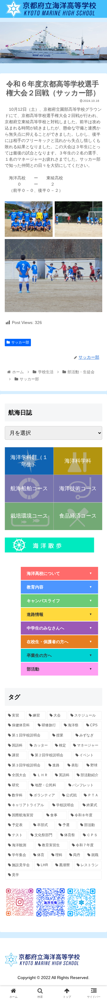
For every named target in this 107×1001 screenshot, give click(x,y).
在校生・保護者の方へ (59, 641)
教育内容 (59, 587)
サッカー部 (20, 342)
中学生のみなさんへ (59, 628)
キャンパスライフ (59, 600)
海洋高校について (59, 573)
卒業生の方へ (59, 655)
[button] (95, 676)
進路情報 (59, 614)
